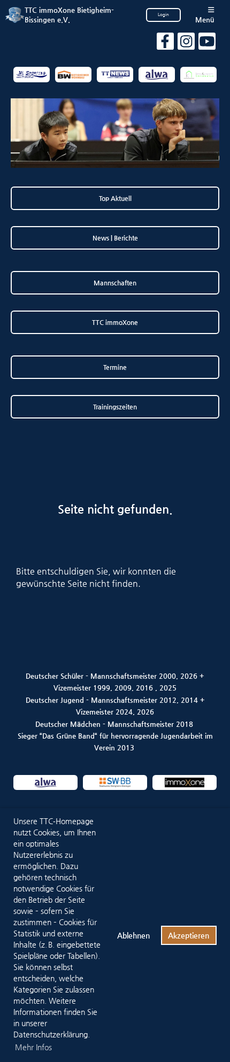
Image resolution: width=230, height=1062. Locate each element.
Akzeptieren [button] (188, 935)
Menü (204, 19)
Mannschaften (115, 282)
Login (163, 14)
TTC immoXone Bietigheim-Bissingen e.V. (69, 15)
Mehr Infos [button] (33, 1047)
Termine (115, 367)
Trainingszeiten (115, 406)
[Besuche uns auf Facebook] (165, 43)
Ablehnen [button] (133, 935)
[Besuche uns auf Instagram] (186, 43)
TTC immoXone (115, 322)
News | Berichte (115, 238)
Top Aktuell (115, 198)
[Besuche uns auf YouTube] (207, 43)
